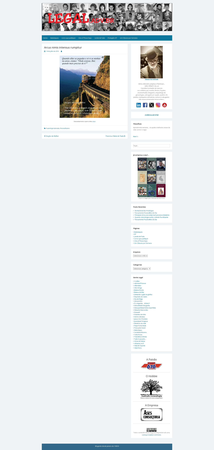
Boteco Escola (139, 290)
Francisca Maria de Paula (115, 136)
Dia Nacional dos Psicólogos (144, 211)
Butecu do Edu (139, 292)
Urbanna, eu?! (139, 343)
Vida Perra (137, 348)
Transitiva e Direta (140, 337)
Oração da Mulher (52, 136)
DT (135, 234)
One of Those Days (85, 38)
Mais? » (135, 136)
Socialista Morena (140, 332)
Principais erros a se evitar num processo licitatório (152, 215)
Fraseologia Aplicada (52, 128)
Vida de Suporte (139, 346)
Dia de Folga (138, 299)
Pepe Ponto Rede (140, 326)
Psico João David (139, 328)
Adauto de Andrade (151, 79)
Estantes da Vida (140, 314)
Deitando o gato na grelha (143, 294)
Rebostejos (138, 330)
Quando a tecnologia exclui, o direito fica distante (151, 217)
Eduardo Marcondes (141, 310)
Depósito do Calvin (140, 297)
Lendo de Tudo (100, 38)
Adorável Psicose (140, 283)
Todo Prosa (138, 335)
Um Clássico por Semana (128, 38)
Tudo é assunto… (140, 339)
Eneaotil (137, 312)
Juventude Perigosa (141, 321)
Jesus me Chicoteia (140, 319)
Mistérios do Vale (140, 323)
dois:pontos (138, 301)
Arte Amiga (138, 288)
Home (45, 38)
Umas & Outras (139, 341)
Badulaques (54, 38)
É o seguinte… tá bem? (142, 303)
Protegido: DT (112, 38)
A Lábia (136, 281)
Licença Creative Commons (151, 435)
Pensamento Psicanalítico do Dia (146, 213)
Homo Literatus (139, 317)
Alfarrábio (137, 286)
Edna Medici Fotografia (142, 306)
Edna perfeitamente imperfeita (145, 308)
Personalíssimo (65, 128)
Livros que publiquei (68, 38)
